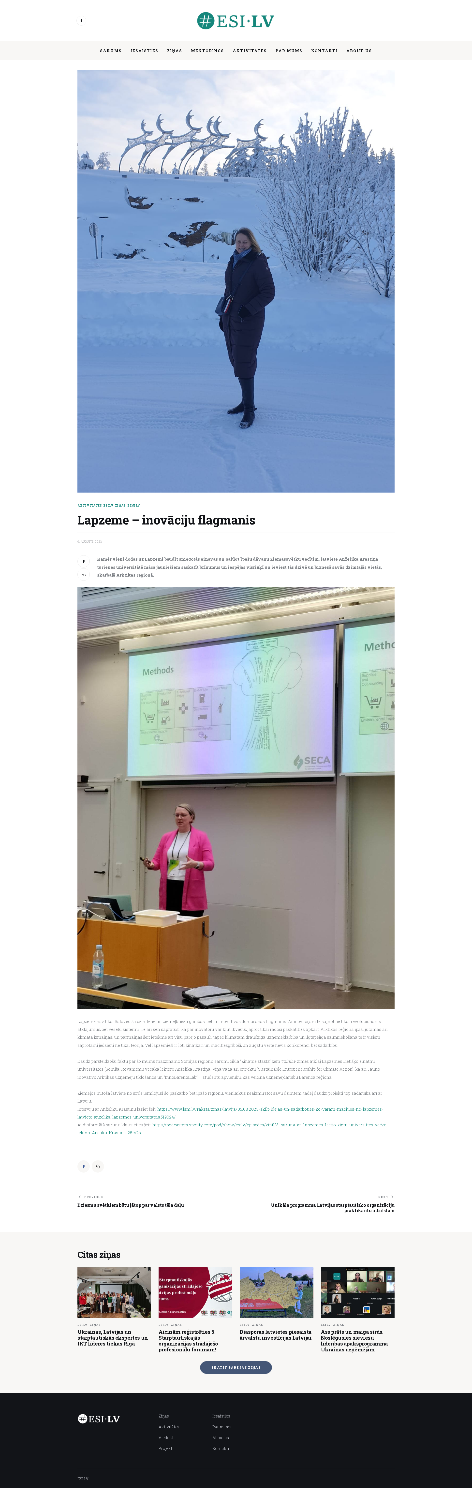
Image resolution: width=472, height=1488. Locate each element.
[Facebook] (81, 21)
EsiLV (108, 505)
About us (220, 1437)
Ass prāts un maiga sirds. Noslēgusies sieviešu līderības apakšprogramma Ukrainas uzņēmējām (354, 1340)
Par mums (221, 1426)
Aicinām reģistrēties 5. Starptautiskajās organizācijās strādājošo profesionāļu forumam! (188, 1340)
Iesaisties (221, 1415)
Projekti (166, 1448)
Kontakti (220, 1448)
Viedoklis (168, 1437)
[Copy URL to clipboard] (83, 574)
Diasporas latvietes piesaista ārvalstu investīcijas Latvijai (275, 1334)
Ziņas (120, 505)
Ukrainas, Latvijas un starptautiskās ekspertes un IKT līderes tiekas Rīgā (112, 1337)
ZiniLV (133, 505)
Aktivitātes (89, 505)
